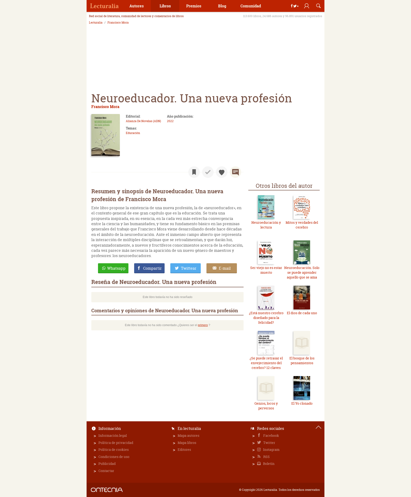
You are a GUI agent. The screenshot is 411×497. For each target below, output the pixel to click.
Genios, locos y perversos (266, 405)
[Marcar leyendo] (194, 172)
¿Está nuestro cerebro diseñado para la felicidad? (266, 317)
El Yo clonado (302, 403)
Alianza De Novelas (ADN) (143, 121)
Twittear (188, 268)
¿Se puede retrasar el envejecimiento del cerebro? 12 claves (266, 363)
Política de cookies (113, 449)
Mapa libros (187, 442)
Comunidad (250, 5)
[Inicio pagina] (318, 427)
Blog (222, 5)
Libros (165, 5)
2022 (170, 121)
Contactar (106, 470)
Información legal (112, 435)
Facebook (271, 435)
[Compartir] (295, 6)
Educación (133, 133)
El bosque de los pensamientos (301, 360)
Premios (193, 5)
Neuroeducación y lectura (266, 224)
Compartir (152, 268)
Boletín (268, 463)
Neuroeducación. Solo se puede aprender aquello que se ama (301, 272)
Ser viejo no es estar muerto (266, 270)
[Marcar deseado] (221, 172)
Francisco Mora (118, 23)
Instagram (270, 449)
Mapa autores (188, 435)
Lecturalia (96, 23)
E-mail (225, 268)
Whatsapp (116, 268)
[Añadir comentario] (235, 172)
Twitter (269, 442)
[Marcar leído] (208, 172)
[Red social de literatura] (104, 6)
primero (203, 325)
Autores (136, 5)
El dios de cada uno (302, 313)
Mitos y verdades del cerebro (302, 224)
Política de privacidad (115, 442)
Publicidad (107, 463)
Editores (184, 449)
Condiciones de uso (113, 456)
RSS (266, 456)
